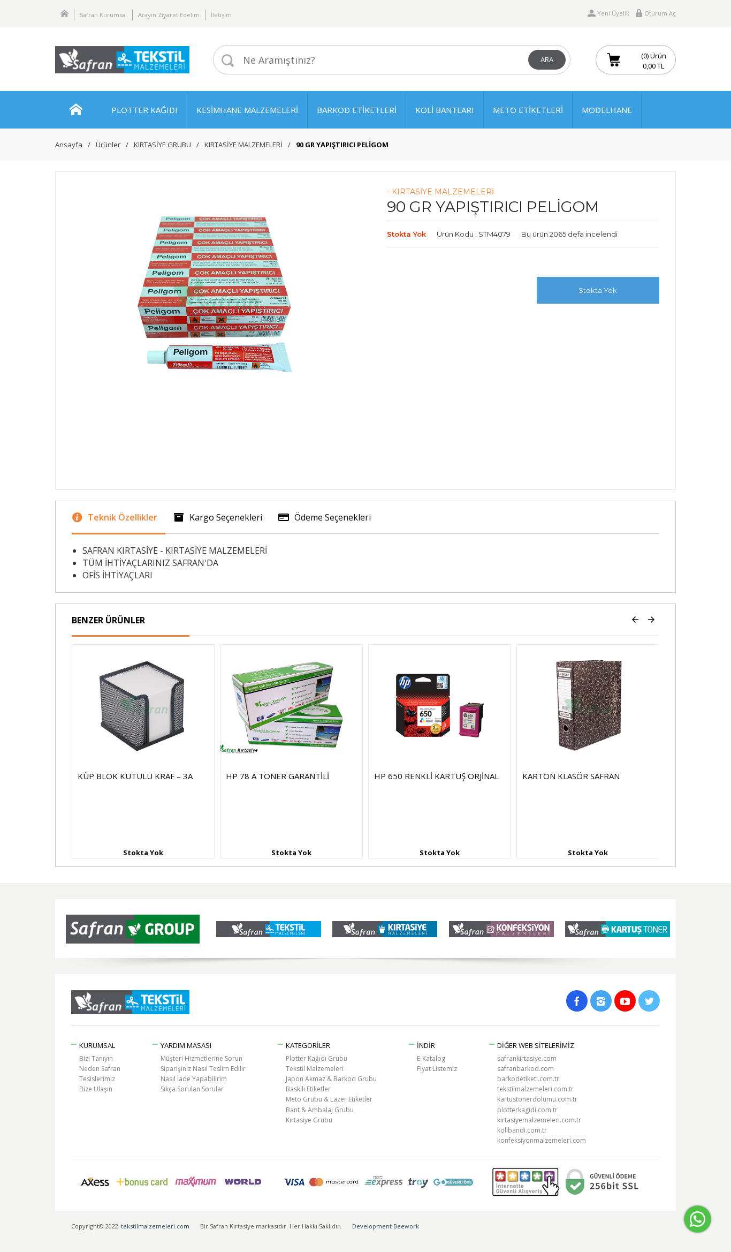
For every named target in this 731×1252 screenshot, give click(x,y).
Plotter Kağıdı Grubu (316, 1058)
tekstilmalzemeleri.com (155, 1226)
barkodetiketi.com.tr (528, 1078)
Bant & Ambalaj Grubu (320, 1109)
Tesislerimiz (97, 1078)
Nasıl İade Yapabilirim (194, 1078)
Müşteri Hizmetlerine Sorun (201, 1058)
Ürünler (108, 144)
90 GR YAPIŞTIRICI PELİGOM (342, 144)
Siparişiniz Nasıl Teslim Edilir (203, 1068)
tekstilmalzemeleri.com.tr (535, 1088)
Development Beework (385, 1226)
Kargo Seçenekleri (225, 517)
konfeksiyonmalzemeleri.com (541, 1140)
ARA (546, 59)
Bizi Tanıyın (96, 1058)
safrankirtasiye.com (527, 1058)
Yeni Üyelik (613, 13)
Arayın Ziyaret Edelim (169, 15)
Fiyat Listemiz (437, 1068)
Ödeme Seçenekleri (332, 517)
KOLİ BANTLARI (444, 109)
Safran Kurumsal (103, 15)
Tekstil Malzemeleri (315, 1068)
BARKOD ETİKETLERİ (357, 109)
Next (651, 620)
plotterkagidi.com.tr (527, 1109)
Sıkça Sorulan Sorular (192, 1088)
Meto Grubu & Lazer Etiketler (329, 1099)
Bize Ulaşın (95, 1088)
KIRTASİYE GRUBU (162, 144)
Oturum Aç (660, 13)
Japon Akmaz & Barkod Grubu (331, 1078)
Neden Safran (99, 1068)
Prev (635, 620)
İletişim (221, 15)
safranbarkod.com (525, 1068)
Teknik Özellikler (122, 517)
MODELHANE (607, 109)
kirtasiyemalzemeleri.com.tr (539, 1120)
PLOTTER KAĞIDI (144, 109)
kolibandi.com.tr (522, 1130)
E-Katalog (431, 1058)
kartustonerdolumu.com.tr (537, 1099)
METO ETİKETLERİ (528, 109)
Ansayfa (68, 144)
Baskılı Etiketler (308, 1088)
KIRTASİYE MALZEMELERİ (243, 144)
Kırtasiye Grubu (309, 1120)
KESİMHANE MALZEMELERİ (247, 109)
